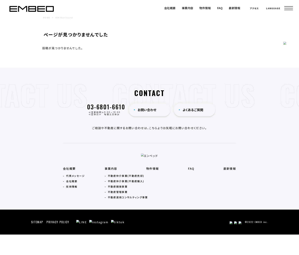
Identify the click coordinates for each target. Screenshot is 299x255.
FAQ (220, 8)
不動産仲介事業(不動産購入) (126, 181)
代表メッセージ (75, 176)
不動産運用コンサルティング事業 (128, 197)
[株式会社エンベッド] (31, 9)
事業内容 (187, 8)
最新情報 (234, 8)
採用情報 (71, 186)
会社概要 (170, 8)
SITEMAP (37, 222)
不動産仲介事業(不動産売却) (126, 176)
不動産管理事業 (118, 192)
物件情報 (205, 8)
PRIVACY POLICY (58, 222)
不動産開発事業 (118, 186)
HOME (46, 17)
